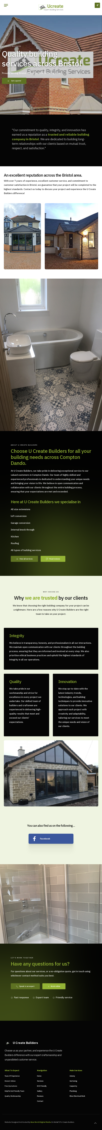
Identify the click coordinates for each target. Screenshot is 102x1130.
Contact (40, 1101)
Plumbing (73, 1091)
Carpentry (73, 1086)
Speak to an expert (27, 986)
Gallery (39, 1091)
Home (39, 1076)
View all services (26, 559)
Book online (55, 986)
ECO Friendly (41, 1086)
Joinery (72, 1076)
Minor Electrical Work (77, 1096)
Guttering (73, 1081)
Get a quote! (16, 81)
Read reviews (54, 559)
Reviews (40, 1096)
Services (40, 1081)
